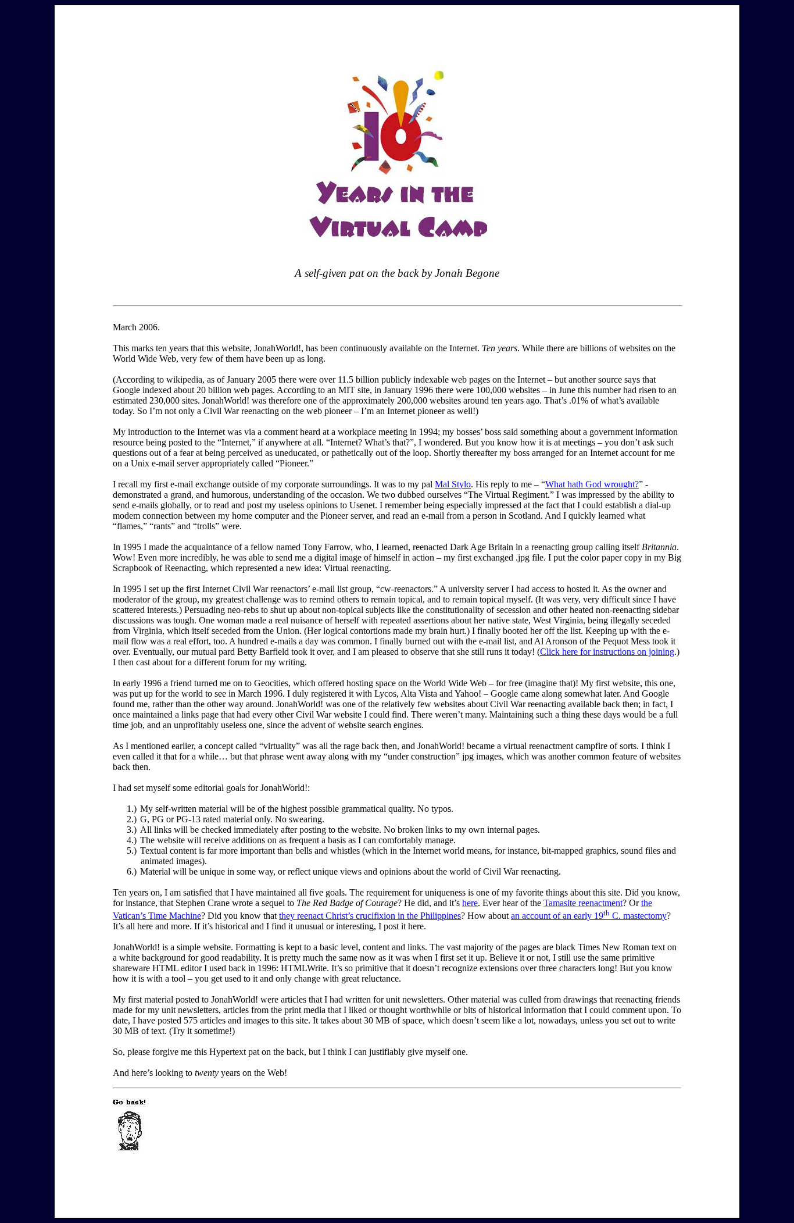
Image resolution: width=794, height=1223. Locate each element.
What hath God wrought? (592, 484)
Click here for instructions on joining (607, 652)
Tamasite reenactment (583, 903)
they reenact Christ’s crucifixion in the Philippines (370, 916)
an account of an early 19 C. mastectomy (589, 916)
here (470, 903)
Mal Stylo (453, 484)
